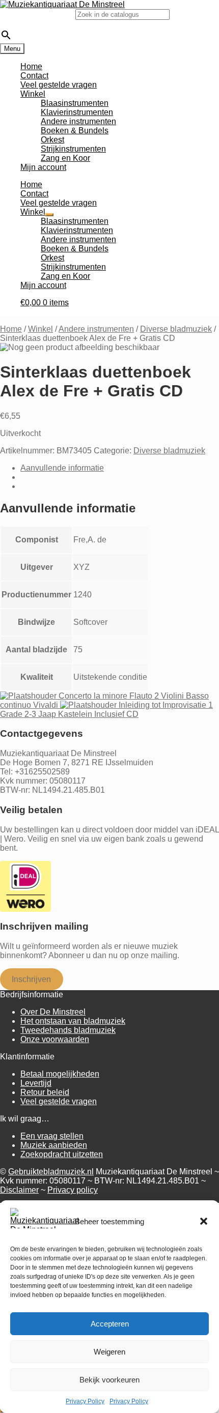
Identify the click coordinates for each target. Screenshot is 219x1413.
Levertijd (35, 1083)
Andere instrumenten (78, 121)
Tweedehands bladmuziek (68, 1030)
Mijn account (43, 167)
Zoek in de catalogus (37, 14)
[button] (204, 1221)
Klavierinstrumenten (77, 112)
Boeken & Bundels (74, 130)
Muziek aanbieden (53, 1145)
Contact (34, 75)
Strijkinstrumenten (73, 149)
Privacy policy (72, 1190)
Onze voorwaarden (54, 1039)
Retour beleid (44, 1092)
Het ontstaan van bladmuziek (72, 1021)
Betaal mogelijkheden (59, 1074)
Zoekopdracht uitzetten (61, 1154)
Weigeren (109, 1351)
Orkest (52, 139)
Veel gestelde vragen (58, 84)
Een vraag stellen (52, 1136)
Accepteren (110, 1323)
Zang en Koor (65, 158)
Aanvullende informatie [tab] (62, 468)
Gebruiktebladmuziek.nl (51, 1171)
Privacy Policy (85, 1401)
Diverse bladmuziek (176, 329)
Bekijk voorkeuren (109, 1379)
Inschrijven (31, 979)
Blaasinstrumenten (74, 103)
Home (31, 66)
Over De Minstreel (53, 1011)
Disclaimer (19, 1190)
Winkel (32, 94)
